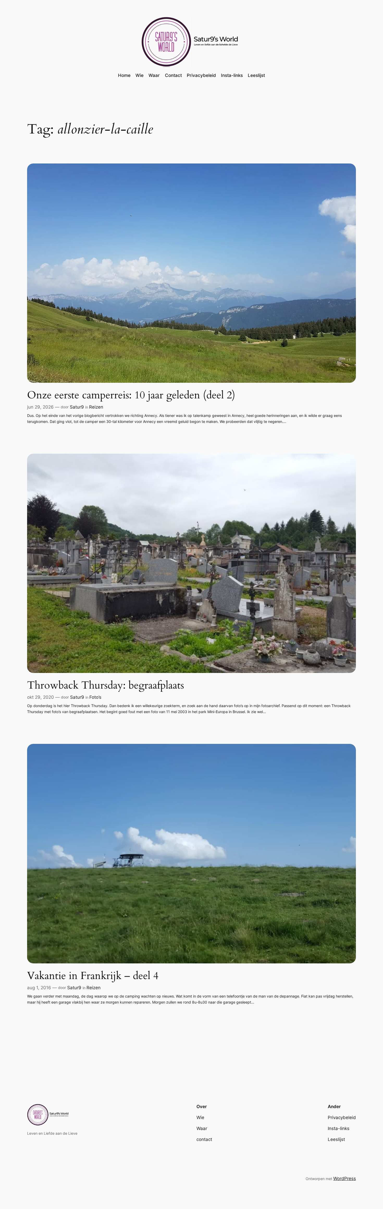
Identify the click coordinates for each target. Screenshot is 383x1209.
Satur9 (77, 407)
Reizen (96, 407)
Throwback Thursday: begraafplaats (105, 685)
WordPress (344, 1178)
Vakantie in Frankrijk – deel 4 (92, 976)
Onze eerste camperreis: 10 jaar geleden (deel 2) (131, 395)
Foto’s (95, 697)
